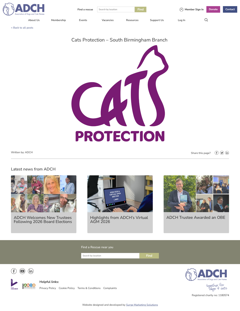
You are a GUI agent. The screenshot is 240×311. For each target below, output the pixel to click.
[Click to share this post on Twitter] (222, 153)
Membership (58, 20)
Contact (230, 9)
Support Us (157, 20)
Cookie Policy (67, 288)
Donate (213, 9)
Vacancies (108, 20)
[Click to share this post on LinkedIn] (227, 153)
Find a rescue (85, 9)
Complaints (110, 288)
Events (83, 20)
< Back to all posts (22, 28)
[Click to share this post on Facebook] (217, 153)
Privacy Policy (47, 288)
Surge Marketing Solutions (142, 305)
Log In (181, 20)
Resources (132, 20)
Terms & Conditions (89, 288)
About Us (34, 20)
